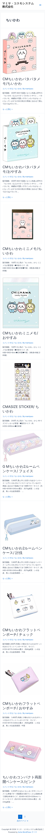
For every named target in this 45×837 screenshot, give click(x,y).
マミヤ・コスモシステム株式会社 (18, 5)
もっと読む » (8, 109)
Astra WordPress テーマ (27, 832)
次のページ (22, 821)
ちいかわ (17, 89)
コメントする (8, 89)
